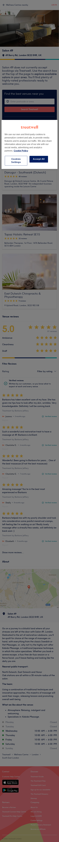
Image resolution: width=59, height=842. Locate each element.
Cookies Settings (16, 160)
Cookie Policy (21, 151)
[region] (30, 144)
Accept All (39, 159)
